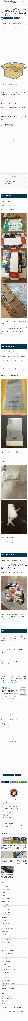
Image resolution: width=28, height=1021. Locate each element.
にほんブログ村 (5, 726)
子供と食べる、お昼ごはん (9, 928)
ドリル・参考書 (6, 898)
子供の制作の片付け (9, 183)
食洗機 (8, 1014)
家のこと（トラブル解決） (9, 983)
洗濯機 (21, 1011)
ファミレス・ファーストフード (9, 956)
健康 (4, 893)
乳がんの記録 (6, 889)
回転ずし (5, 974)
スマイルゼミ (7, 909)
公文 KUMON (7, 912)
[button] (3, 782)
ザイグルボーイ (7, 972)
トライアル (5, 947)
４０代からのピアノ (7, 939)
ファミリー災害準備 (7, 953)
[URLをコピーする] (25, 782)
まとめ (6, 185)
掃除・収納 (17, 17)
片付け (4, 934)
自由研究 (5, 917)
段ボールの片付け (9, 178)
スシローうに (7, 977)
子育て (4, 895)
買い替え (3, 1014)
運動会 (4, 920)
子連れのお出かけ (7, 980)
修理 (14, 1011)
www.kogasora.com (6, 702)
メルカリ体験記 (6, 961)
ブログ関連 (5, 886)
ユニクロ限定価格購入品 (8, 966)
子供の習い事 (6, 901)
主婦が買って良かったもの (9, 969)
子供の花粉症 (6, 914)
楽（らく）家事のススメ (8, 17)
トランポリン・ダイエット (9, 950)
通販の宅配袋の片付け (10, 181)
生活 (4, 937)
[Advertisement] (14, 43)
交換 (10, 1011)
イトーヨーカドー (7, 942)
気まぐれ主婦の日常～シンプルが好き (14, 1)
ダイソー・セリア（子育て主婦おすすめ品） (12, 945)
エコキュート (4, 1011)
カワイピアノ (7, 906)
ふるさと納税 (6, 958)
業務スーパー (6, 985)
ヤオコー (5, 964)
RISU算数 (6, 904)
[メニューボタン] (1, 2)
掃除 (18, 1011)
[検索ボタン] (26, 2)
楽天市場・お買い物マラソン (9, 988)
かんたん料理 (6, 926)
